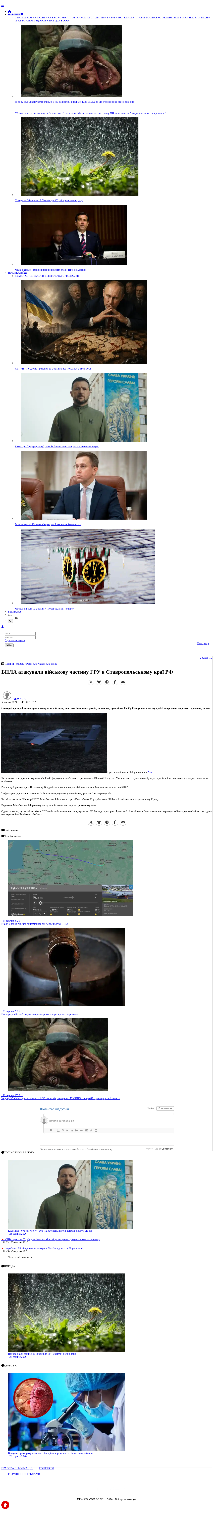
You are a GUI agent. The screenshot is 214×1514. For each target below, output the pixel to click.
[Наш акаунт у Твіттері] (81, 1490)
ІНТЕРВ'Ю (51, 275)
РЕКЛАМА (14, 611)
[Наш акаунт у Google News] (115, 1490)
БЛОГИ (39, 275)
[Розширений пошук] (10, 621)
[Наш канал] (125, 1490)
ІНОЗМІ (74, 275)
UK (202, 657)
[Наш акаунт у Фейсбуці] (97, 1490)
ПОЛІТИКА (44, 17)
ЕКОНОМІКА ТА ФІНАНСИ (69, 17)
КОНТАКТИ (46, 1468)
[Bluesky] (99, 682)
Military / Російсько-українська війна (36, 663)
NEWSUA (19, 698)
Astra (150, 772)
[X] (91, 682)
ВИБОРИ (112, 17)
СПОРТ (30, 20)
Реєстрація (203, 643)
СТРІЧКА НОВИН (26, 17)
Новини (10, 663)
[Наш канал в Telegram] (105, 1490)
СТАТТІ (30, 275)
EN (206, 657)
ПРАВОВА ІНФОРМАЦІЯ (17, 1468)
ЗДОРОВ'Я (42, 20)
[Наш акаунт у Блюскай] (89, 1490)
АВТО (21, 20)
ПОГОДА (54, 20)
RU (210, 657)
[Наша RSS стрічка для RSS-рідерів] (133, 1490)
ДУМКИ (20, 275)
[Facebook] (115, 682)
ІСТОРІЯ (63, 275)
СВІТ (142, 17)
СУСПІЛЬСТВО (96, 17)
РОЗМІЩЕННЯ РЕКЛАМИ (24, 1473)
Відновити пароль (15, 640)
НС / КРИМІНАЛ (128, 17)
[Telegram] (107, 682)
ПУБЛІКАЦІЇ (16, 272)
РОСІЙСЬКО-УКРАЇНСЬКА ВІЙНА (167, 17)
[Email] (123, 682)
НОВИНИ (14, 14)
